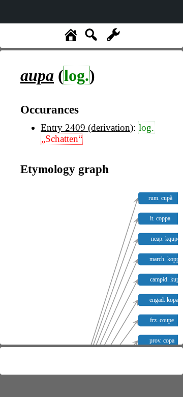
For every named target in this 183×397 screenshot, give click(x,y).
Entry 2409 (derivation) (87, 127)
